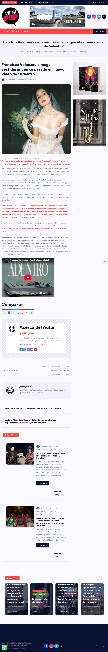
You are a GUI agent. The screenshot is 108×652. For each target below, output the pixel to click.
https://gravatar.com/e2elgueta (36, 347)
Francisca (56, 368)
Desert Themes (14, 648)
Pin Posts (15, 34)
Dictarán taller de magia (15, 603)
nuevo (67, 368)
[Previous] (98, 580)
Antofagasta (14, 593)
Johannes (45, 452)
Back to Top (100, 648)
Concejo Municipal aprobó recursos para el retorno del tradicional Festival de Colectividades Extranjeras (67, 594)
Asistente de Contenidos (49, 449)
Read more (42, 485)
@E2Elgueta (10, 82)
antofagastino (41, 514)
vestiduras (56, 377)
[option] (16, 602)
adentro (46, 368)
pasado (54, 373)
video (67, 377)
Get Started (99, 34)
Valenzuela (65, 373)
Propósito (26, 34)
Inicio (23, 54)
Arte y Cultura (14, 596)
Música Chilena (22, 82)
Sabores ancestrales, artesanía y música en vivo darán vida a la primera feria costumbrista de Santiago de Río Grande (92, 593)
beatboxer (52, 514)
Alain (38, 452)
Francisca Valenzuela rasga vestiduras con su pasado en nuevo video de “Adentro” (57, 54)
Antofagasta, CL (100, 3)
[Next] (101, 580)
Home (6, 34)
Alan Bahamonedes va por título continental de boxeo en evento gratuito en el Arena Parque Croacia (41, 594)
